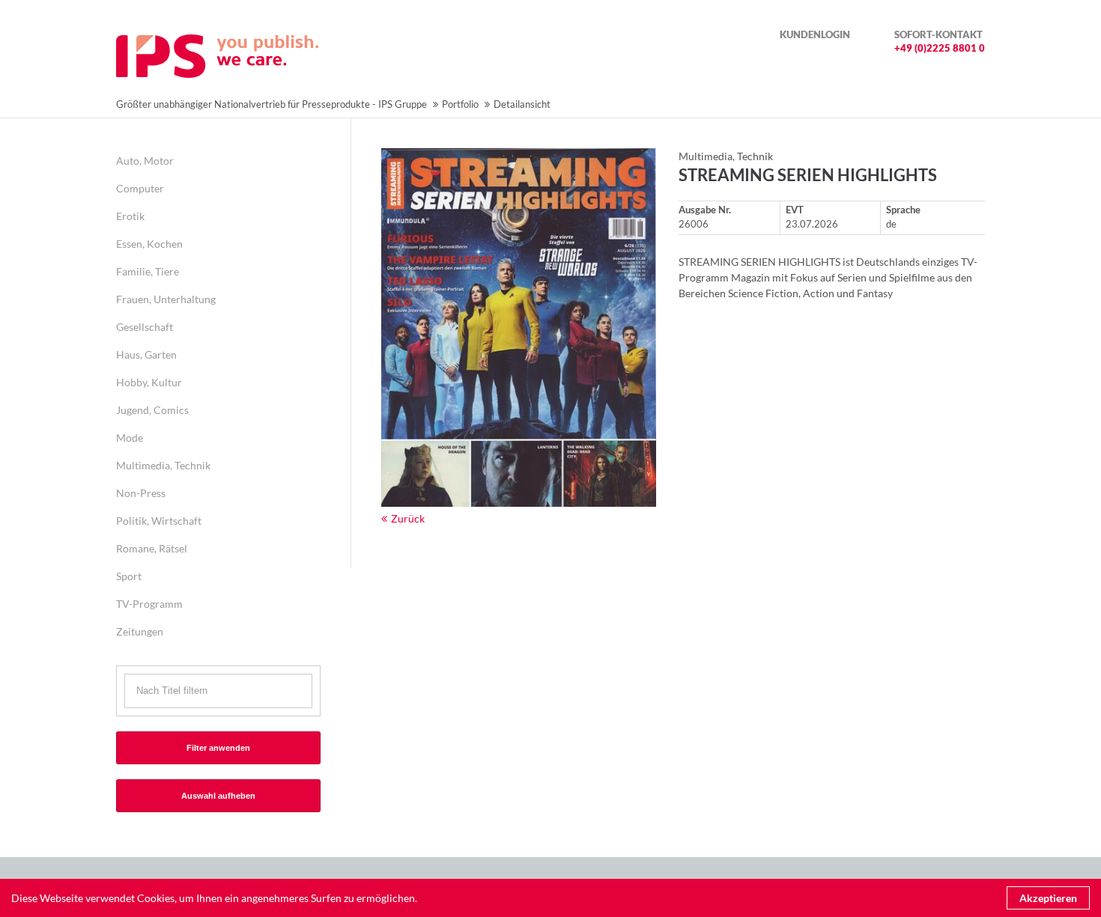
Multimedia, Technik (163, 465)
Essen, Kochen (149, 243)
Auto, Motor (145, 160)
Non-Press (141, 493)
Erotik (130, 216)
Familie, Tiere (147, 271)
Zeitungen (139, 631)
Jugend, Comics (152, 409)
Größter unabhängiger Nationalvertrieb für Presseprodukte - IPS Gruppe (271, 104)
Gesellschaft (144, 326)
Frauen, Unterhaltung (166, 299)
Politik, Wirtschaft (158, 520)
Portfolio (460, 104)
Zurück (408, 518)
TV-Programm (149, 603)
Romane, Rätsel (151, 548)
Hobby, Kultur (149, 382)
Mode (129, 437)
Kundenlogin (815, 34)
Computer (140, 188)
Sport (129, 576)
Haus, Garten (146, 354)
